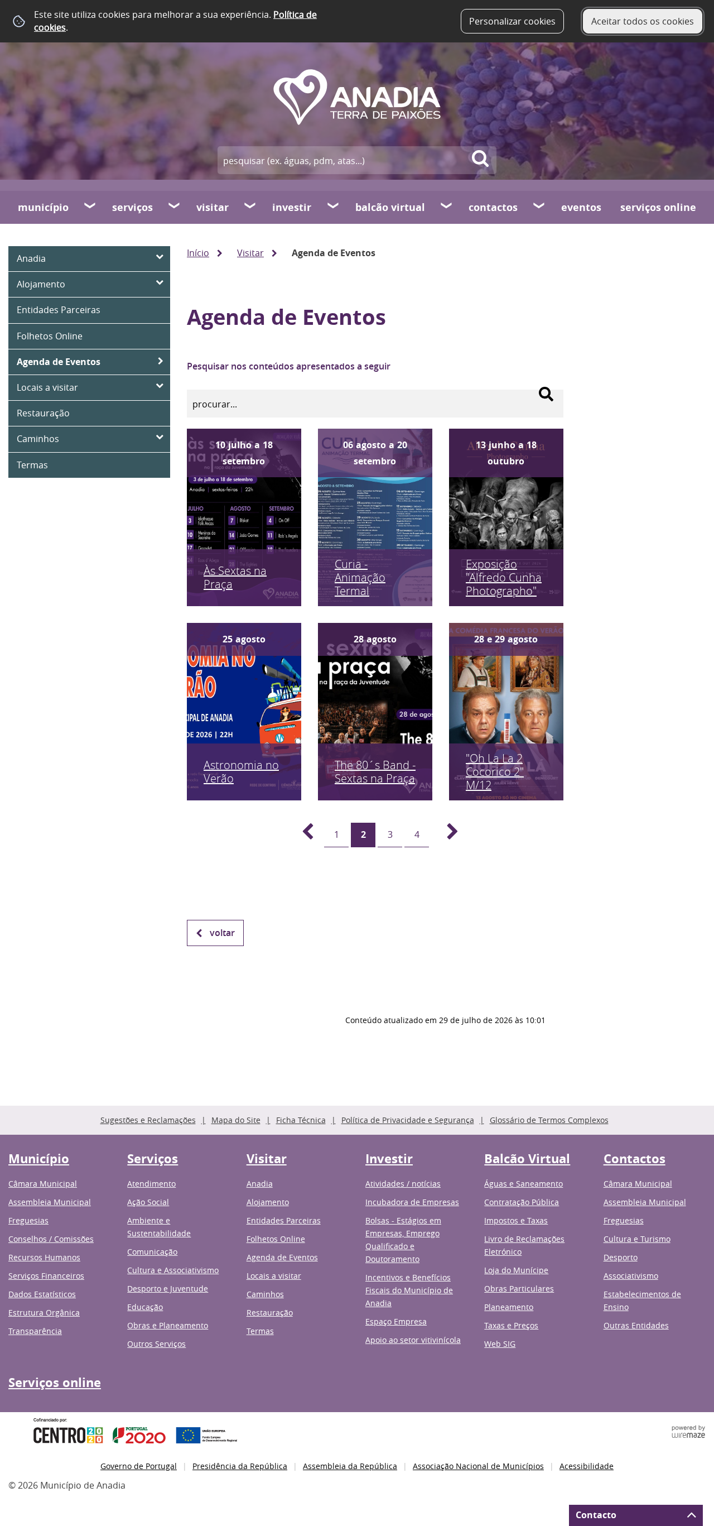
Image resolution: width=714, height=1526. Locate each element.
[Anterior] (301, 835)
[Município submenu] (90, 207)
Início (198, 253)
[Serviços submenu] (174, 207)
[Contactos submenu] (539, 207)
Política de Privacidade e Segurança (407, 1120)
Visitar (212, 207)
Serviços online (658, 207)
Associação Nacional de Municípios (478, 1466)
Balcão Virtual (390, 207)
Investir (291, 207)
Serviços (132, 207)
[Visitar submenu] (250, 207)
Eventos (581, 207)
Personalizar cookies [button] (512, 21)
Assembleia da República (350, 1466)
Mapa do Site (235, 1120)
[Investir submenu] (333, 207)
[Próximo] (446, 835)
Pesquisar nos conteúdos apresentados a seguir (288, 366)
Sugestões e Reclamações (148, 1120)
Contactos (493, 207)
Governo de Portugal (138, 1466)
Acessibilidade (586, 1466)
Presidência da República (239, 1466)
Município (43, 207)
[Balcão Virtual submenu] (447, 207)
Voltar (222, 933)
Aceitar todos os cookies (642, 21)
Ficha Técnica (301, 1120)
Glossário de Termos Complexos (549, 1120)
